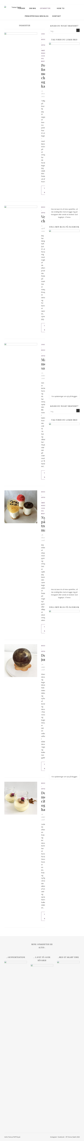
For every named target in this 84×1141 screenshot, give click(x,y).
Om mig (32, 8)
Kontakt (56, 16)
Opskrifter (45, 8)
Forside (21, 8)
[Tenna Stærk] (15, 8)
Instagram (53, 1137)
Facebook (61, 1137)
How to (60, 8)
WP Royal (17, 1137)
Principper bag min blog (36, 16)
